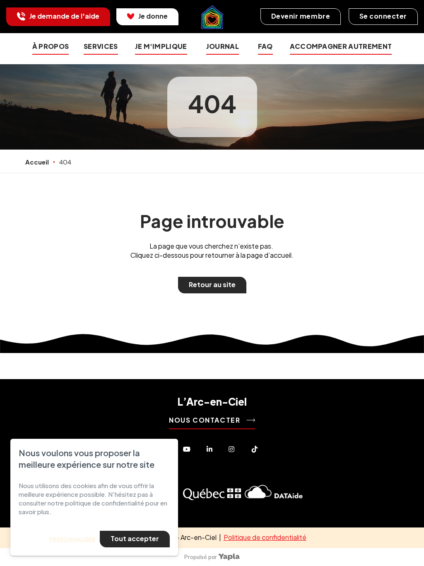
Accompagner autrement (341, 46)
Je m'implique (161, 46)
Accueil (37, 162)
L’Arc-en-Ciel (212, 401)
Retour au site (212, 284)
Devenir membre (300, 16)
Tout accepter (135, 538)
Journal (222, 46)
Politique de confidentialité (265, 537)
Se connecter (383, 16)
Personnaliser (72, 539)
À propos (50, 46)
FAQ (265, 46)
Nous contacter (205, 420)
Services (101, 46)
